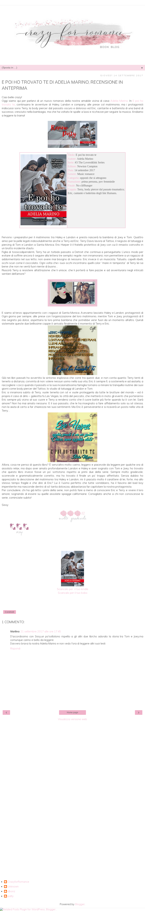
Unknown (13, 886)
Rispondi (15, 648)
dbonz (11, 891)
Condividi (9, 612)
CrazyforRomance (18, 881)
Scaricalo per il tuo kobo (72, 592)
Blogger (80, 904)
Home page (72, 712)
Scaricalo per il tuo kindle (72, 589)
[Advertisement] (72, 776)
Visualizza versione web (72, 719)
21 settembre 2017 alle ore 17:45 (41, 631)
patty (11, 896)
